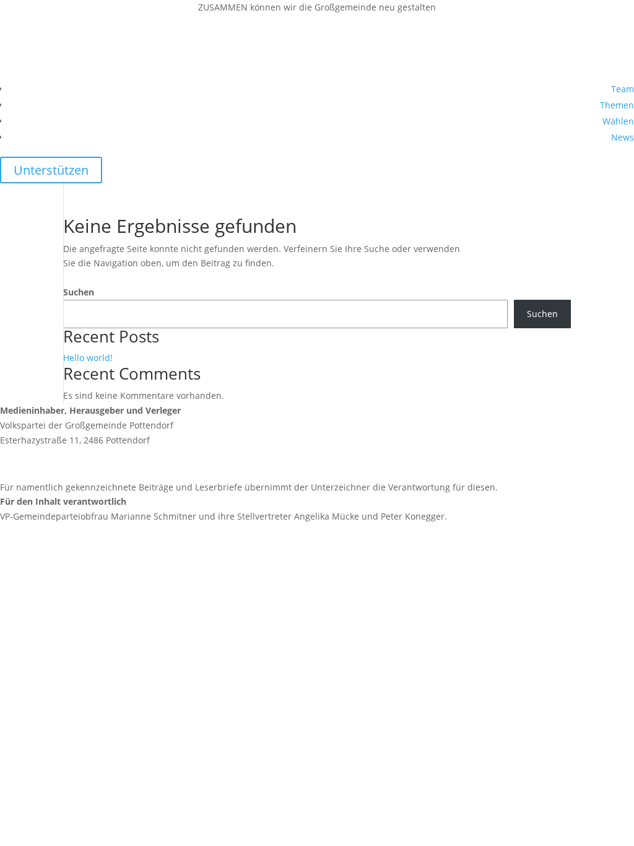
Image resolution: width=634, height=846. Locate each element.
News (622, 137)
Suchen (78, 292)
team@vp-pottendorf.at (77, 463)
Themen (617, 105)
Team (622, 89)
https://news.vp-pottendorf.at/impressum (86, 561)
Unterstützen (51, 170)
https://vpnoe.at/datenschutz (60, 643)
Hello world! (88, 358)
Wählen (618, 121)
